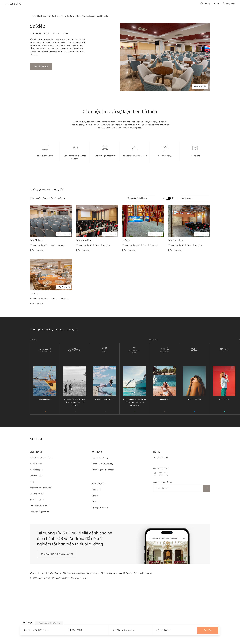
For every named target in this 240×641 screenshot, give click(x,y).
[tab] (28, 622)
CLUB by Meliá (36, 476)
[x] (166, 474)
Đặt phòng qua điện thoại (103, 470)
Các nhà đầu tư (36, 494)
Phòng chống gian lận (39, 512)
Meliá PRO (96, 490)
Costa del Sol (66, 16)
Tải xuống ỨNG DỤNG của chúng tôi (57, 554)
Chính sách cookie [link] (109, 573)
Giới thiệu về (36, 452)
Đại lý (94, 502)
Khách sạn (41, 16)
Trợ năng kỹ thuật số (143, 573)
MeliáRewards (36, 464)
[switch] (168, 198)
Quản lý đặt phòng (100, 458)
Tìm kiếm (208, 630)
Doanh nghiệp (98, 484)
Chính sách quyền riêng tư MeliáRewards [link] (81, 573)
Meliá (32, 16)
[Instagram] (160, 474)
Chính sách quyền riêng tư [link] (49, 573)
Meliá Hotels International (41, 458)
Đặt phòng (97, 452)
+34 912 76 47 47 (160, 458)
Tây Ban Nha (53, 16)
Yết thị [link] (33, 573)
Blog (32, 482)
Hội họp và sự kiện (100, 508)
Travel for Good (37, 500)
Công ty (95, 496)
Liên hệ (156, 452)
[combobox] (216, 3)
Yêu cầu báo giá (41, 66)
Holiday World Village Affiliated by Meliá (91, 16)
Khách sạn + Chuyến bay (102, 464)
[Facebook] (155, 474)
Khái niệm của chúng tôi (40, 488)
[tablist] (120, 622)
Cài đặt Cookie (125, 573)
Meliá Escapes (36, 470)
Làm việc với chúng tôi (40, 506)
